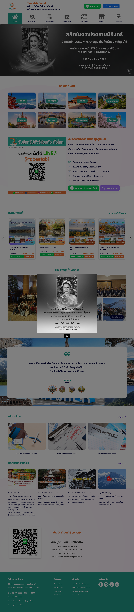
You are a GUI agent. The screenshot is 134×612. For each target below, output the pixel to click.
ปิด (67, 336)
